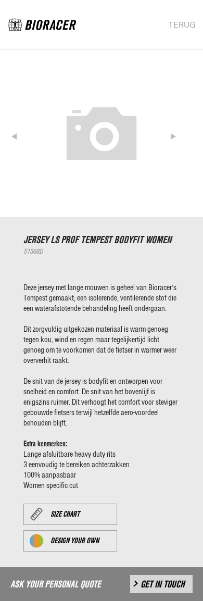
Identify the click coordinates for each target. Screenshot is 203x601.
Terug (182, 25)
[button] (22, 133)
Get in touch (163, 584)
